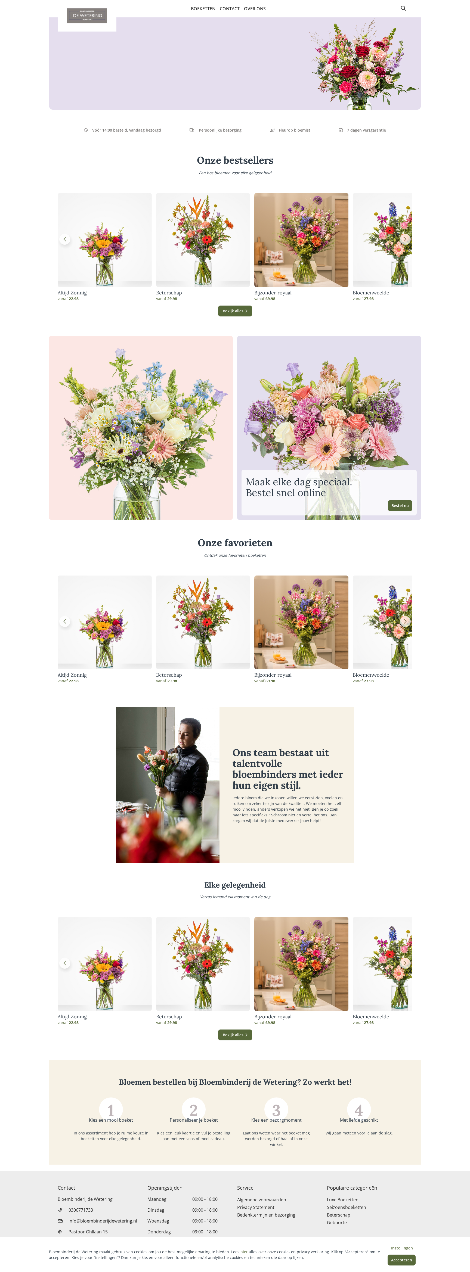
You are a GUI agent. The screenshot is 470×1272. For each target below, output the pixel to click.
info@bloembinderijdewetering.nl (103, 1221)
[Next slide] (405, 239)
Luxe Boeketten (342, 1200)
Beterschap (169, 293)
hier (244, 1251)
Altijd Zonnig (72, 293)
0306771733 (81, 1210)
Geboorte (337, 1223)
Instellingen (402, 1248)
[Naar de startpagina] (87, 16)
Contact (230, 9)
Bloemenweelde (371, 293)
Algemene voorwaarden (261, 1200)
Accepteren (401, 1259)
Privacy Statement (255, 1207)
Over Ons (255, 9)
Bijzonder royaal (273, 293)
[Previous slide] (64, 239)
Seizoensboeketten (346, 1207)
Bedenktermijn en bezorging (266, 1215)
